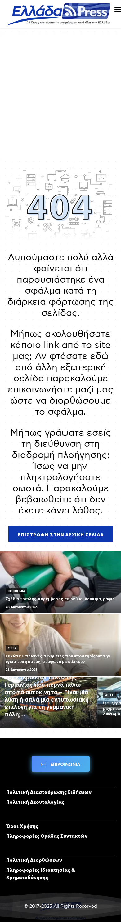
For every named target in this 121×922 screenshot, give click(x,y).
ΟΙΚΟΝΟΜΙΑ (16, 591)
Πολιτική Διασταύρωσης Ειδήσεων (49, 792)
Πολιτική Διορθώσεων (34, 860)
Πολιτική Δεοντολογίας (35, 802)
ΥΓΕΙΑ (12, 648)
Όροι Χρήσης (22, 826)
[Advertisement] (60, 97)
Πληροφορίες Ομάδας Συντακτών (46, 836)
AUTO (109, 695)
